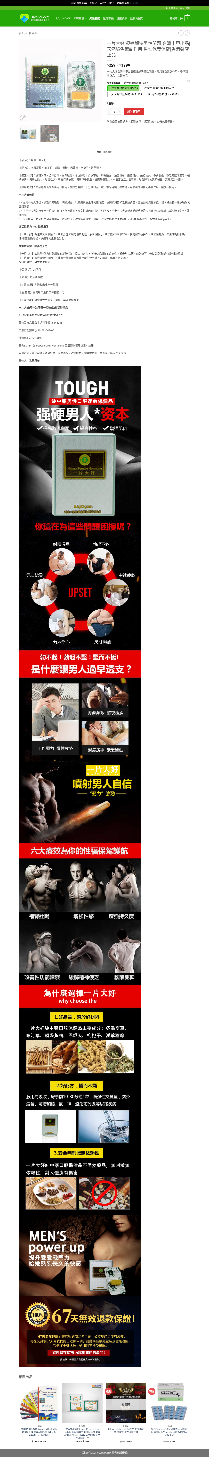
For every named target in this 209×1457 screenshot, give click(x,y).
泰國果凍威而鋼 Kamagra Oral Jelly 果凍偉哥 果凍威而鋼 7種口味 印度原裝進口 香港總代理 (39, 1432)
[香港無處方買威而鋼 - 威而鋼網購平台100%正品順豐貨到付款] (35, 18)
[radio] (123, 88)
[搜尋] (57, 18)
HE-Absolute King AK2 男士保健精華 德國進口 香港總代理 (126, 1430)
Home (66, 18)
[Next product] (180, 33)
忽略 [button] (135, 2)
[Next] (96, 80)
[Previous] (24, 80)
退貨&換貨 (136, 18)
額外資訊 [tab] (108, 152)
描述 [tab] (99, 152)
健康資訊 (122, 18)
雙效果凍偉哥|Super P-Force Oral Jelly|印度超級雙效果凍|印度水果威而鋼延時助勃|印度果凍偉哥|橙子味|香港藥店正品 (82, 1433)
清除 (188, 81)
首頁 (22, 33)
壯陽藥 (33, 33)
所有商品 (79, 18)
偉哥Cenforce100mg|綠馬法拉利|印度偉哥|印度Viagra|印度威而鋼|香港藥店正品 (169, 1432)
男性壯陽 (94, 18)
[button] (172, 8)
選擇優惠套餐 (113, 83)
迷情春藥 (108, 18)
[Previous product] (187, 33)
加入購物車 (134, 111)
